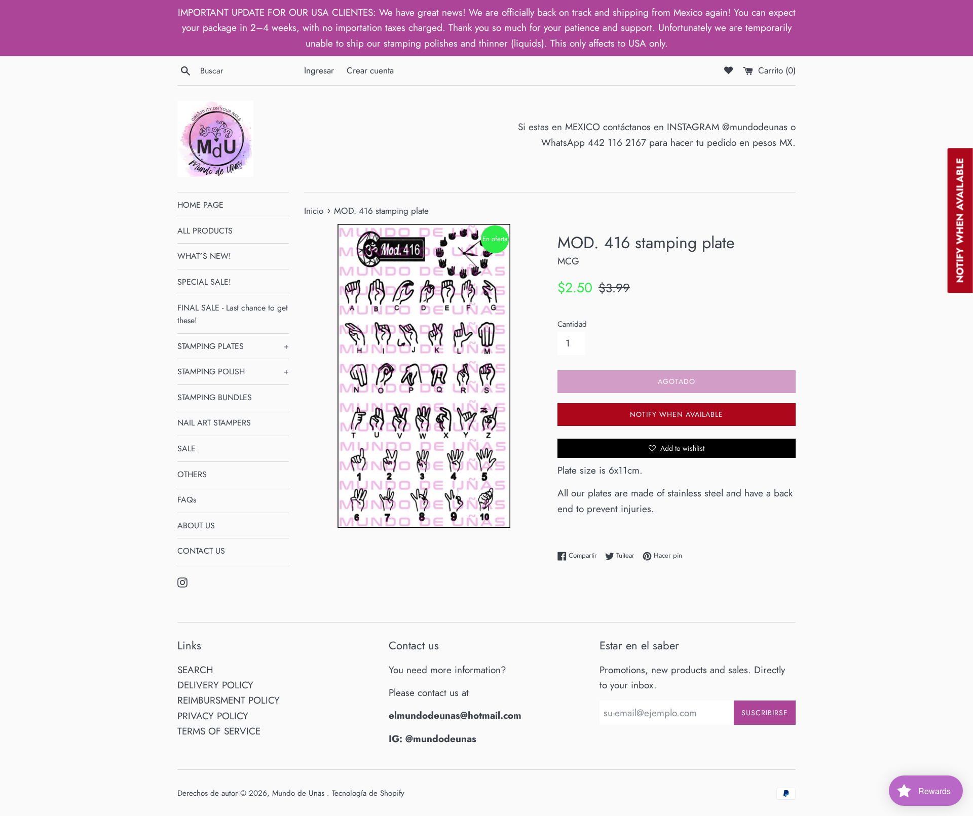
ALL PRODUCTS (205, 231)
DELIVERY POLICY (215, 685)
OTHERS (192, 474)
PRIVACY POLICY (212, 716)
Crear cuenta (370, 70)
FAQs (186, 500)
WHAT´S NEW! (204, 256)
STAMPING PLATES (233, 346)
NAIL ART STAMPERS (214, 423)
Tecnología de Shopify (368, 793)
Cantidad (572, 324)
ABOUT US (196, 525)
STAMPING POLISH (233, 371)
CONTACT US (201, 551)
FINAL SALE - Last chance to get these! (232, 314)
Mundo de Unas (299, 793)
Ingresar (319, 70)
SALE (186, 448)
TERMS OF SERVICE (218, 731)
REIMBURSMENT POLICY (228, 700)
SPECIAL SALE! (204, 282)
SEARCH (195, 670)
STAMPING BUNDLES (214, 397)
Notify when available (676, 414)
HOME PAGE (200, 205)
